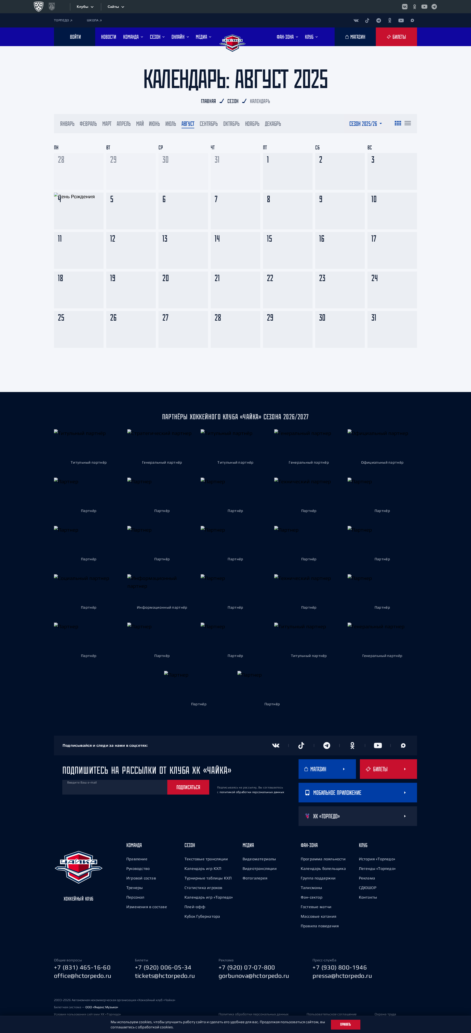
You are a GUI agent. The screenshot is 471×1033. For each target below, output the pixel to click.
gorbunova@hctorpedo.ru (254, 975)
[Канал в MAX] (412, 20)
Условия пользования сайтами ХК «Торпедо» (87, 1014)
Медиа (248, 845)
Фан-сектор (311, 897)
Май (140, 123)
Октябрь (231, 123)
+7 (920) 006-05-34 (163, 967)
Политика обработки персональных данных (253, 1014)
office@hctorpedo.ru (82, 975)
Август (188, 123)
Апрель (124, 123)
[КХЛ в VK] (405, 6)
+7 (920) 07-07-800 (247, 967)
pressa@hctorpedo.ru (342, 975)
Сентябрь (209, 123)
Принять (345, 1024)
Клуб (363, 845)
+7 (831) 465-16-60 (82, 967)
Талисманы (311, 887)
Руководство (138, 868)
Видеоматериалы (259, 859)
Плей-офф (195, 906)
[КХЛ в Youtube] (424, 6)
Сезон (189, 845)
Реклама (367, 878)
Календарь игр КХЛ (202, 868)
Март (107, 123)
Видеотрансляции (260, 868)
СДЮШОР (367, 887)
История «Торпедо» (377, 859)
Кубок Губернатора (202, 916)
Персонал (135, 897)
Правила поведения (320, 926)
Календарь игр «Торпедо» (208, 897)
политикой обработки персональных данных (252, 792)
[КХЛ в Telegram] (434, 6)
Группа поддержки (318, 878)
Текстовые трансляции (206, 859)
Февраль (88, 123)
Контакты (368, 897)
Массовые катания (318, 916)
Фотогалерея (255, 878)
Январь (67, 123)
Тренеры (134, 887)
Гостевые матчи (316, 906)
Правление (136, 859)
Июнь (154, 123)
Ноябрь (252, 123)
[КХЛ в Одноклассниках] (414, 6)
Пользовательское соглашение (331, 1014)
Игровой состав (141, 878)
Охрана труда (385, 1014)
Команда (134, 845)
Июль (170, 123)
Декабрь (273, 123)
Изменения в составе (146, 906)
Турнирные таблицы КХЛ (208, 878)
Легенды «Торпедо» (377, 868)
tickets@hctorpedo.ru (165, 975)
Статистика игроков (203, 887)
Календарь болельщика (323, 868)
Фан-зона (309, 845)
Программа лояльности (323, 859)
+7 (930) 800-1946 (340, 967)
